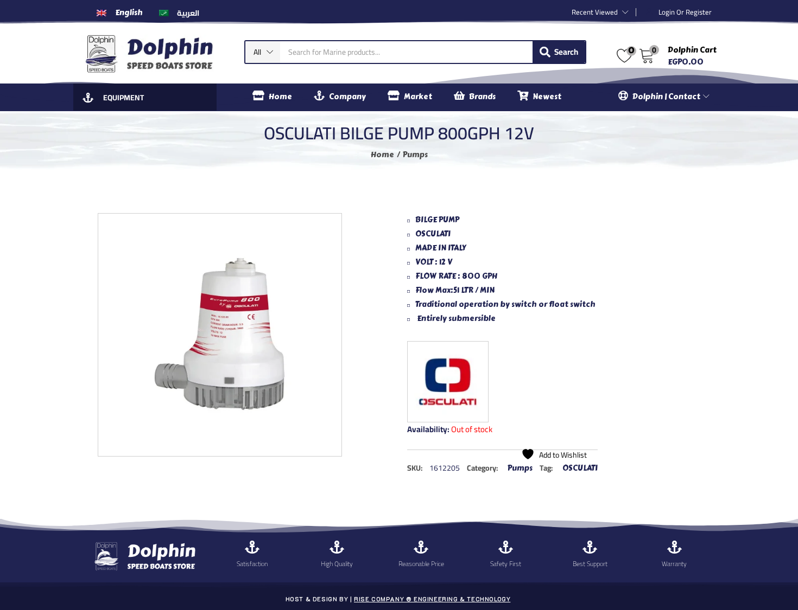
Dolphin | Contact (667, 96)
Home (280, 96)
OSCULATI (580, 468)
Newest (547, 96)
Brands (482, 96)
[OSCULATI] (448, 381)
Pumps (415, 154)
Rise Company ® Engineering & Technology (432, 599)
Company (347, 96)
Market (418, 96)
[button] (262, 52)
